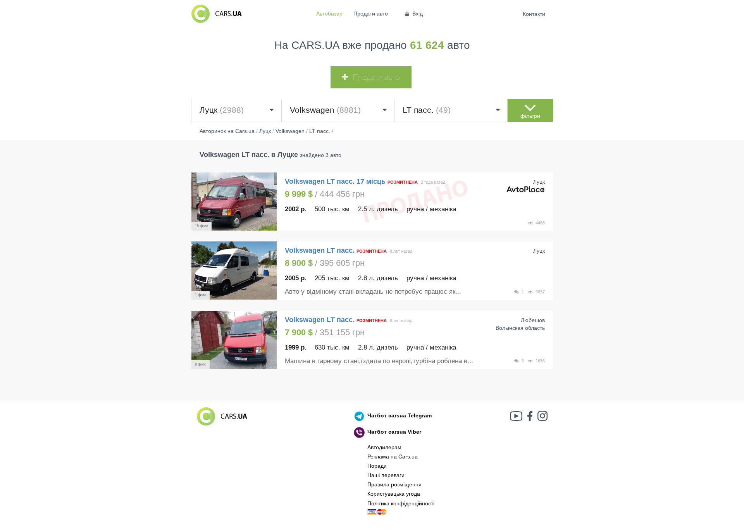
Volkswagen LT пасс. (320, 250)
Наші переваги (386, 475)
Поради (377, 466)
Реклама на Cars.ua (392, 456)
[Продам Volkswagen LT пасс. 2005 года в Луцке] (234, 270)
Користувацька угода (393, 494)
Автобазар (329, 13)
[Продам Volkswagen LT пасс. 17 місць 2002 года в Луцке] (234, 201)
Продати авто (370, 13)
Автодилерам (384, 447)
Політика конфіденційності (400, 503)
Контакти (534, 14)
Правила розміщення (394, 484)
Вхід (417, 13)
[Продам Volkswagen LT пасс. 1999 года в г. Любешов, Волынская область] (234, 340)
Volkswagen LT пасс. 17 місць (336, 181)
